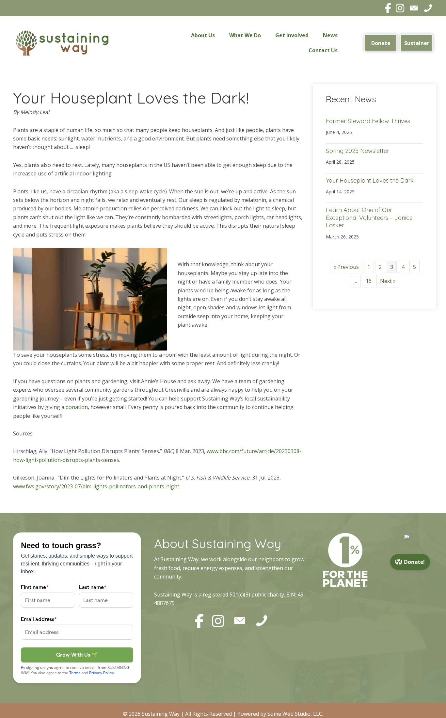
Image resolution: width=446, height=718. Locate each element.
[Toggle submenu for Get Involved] (313, 35)
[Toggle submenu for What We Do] (265, 35)
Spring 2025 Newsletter (357, 151)
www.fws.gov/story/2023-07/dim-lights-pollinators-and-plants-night (96, 486)
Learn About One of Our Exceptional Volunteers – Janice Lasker (369, 217)
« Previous (346, 266)
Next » (388, 281)
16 (369, 281)
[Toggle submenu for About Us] (219, 35)
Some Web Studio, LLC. (295, 713)
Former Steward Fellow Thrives (368, 121)
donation (77, 407)
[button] (380, 42)
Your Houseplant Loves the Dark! (370, 180)
